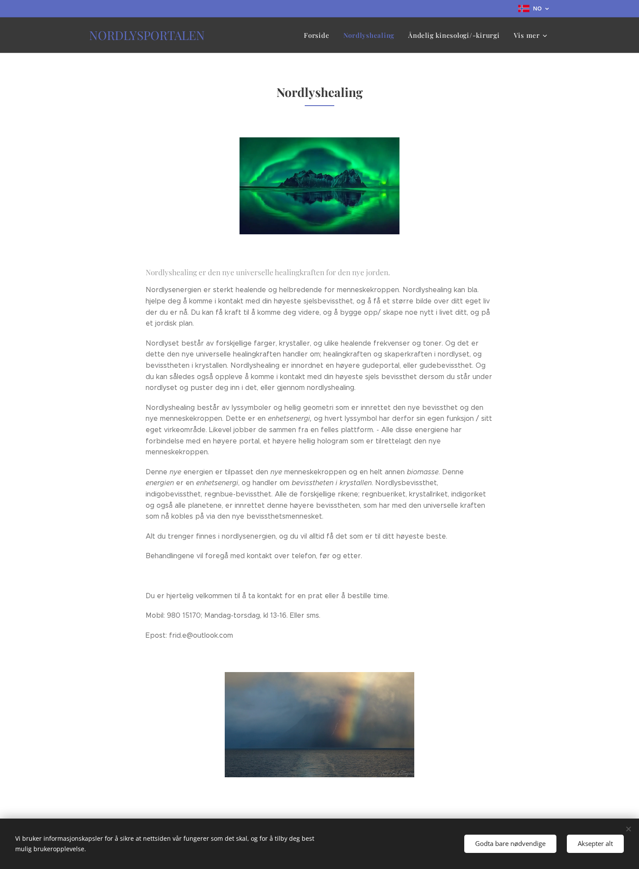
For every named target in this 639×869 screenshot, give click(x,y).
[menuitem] (319, 35)
